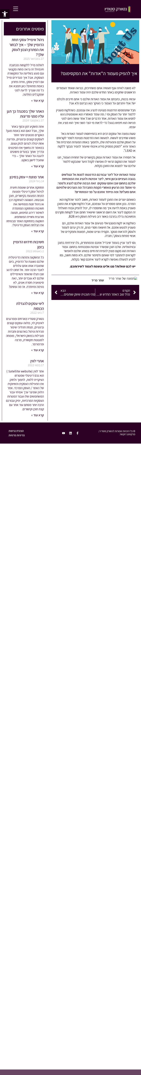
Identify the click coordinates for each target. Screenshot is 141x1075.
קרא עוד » (37, 100)
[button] (5, 14)
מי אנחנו (119, 505)
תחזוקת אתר (117, 485)
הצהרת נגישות (16, 431)
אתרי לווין (37, 360)
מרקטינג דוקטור (127, 434)
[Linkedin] (70, 433)
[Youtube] (63, 433)
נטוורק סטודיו (116, 458)
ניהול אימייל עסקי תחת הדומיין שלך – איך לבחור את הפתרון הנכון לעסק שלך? (26, 47)
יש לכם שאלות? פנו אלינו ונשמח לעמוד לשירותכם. (102, 266)
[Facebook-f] (77, 433)
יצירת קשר (118, 512)
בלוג (122, 498)
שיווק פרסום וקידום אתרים (108, 471)
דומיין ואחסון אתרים (112, 478)
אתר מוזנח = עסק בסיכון (27, 176)
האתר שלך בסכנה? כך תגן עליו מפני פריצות (25, 114)
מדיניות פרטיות (17, 435)
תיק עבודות (117, 492)
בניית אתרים (117, 465)
